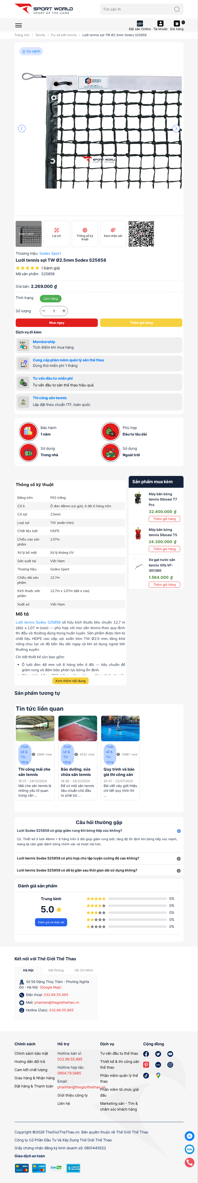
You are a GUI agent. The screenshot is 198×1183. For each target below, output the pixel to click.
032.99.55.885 (56, 995)
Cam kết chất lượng (30, 1069)
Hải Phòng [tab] (56, 970)
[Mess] (189, 1135)
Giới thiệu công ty (72, 1095)
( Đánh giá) (51, 268)
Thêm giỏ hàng (141, 323)
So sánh (33, 51)
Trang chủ (21, 35)
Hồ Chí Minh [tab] (84, 970)
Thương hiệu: (27, 253)
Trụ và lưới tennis (64, 35)
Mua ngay (56, 323)
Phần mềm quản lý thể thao (119, 1078)
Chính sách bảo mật (31, 1053)
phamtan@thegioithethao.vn (57, 1002)
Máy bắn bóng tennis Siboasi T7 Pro (163, 499)
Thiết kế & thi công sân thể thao (119, 1064)
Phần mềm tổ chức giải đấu (119, 1092)
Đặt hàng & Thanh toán (33, 1086)
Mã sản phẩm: (27, 274)
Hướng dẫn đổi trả (29, 1061)
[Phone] (189, 1162)
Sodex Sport (50, 253)
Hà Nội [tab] (28, 970)
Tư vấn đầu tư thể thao (119, 1053)
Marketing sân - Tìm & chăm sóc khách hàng (119, 1106)
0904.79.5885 (69, 1073)
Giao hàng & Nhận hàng (34, 1078)
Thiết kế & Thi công (24, 754)
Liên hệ (63, 1103)
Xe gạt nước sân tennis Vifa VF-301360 (162, 565)
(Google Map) (50, 987)
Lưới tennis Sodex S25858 (38, 622)
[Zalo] (189, 1149)
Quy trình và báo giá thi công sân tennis (119, 774)
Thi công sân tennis (50, 398)
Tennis (40, 35)
